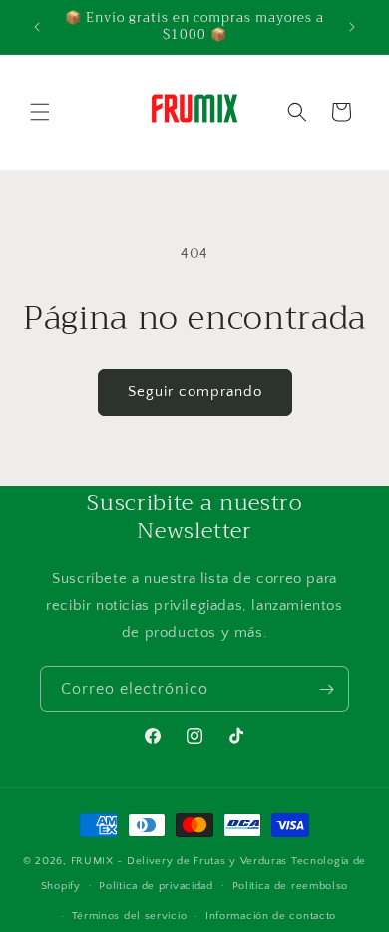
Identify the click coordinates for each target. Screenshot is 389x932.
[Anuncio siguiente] (352, 27)
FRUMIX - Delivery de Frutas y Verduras (181, 861)
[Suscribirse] (326, 689)
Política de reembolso (290, 886)
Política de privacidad (155, 886)
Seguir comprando (195, 391)
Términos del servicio (130, 916)
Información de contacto (270, 916)
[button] (40, 112)
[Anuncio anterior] (37, 27)
